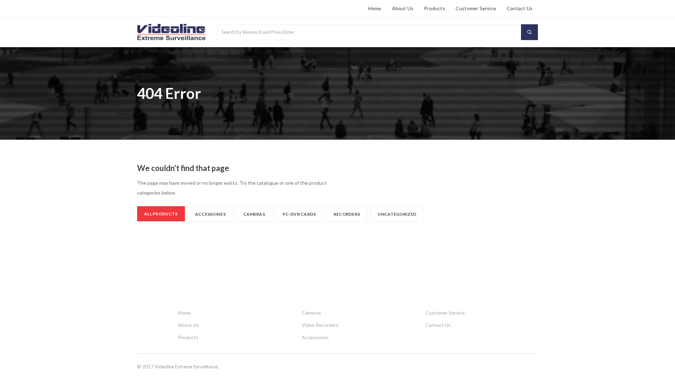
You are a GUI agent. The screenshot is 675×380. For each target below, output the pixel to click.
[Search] (529, 32)
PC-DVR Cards (299, 214)
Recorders (347, 214)
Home (374, 8)
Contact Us (520, 8)
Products (434, 8)
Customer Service (476, 8)
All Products (161, 213)
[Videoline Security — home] (171, 32)
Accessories (210, 214)
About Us (403, 8)
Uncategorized (397, 214)
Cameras (254, 214)
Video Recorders (320, 325)
